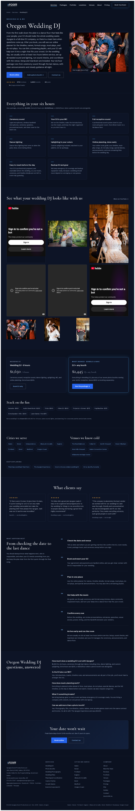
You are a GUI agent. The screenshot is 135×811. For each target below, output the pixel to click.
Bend (20, 449)
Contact (106, 793)
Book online (14, 75)
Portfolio (73, 5)
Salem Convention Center (98, 449)
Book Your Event (120, 5)
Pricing (107, 5)
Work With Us (107, 796)
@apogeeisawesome (14, 783)
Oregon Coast (42, 449)
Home (8, 12)
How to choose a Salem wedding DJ (67, 467)
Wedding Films (50, 775)
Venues (91, 5)
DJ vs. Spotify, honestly (91, 467)
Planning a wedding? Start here (18, 467)
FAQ (104, 787)
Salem (10, 444)
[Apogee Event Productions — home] (12, 5)
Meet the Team (108, 769)
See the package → (82, 386)
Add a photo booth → (35, 75)
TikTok (32, 783)
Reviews (106, 772)
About (99, 5)
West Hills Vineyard (78, 449)
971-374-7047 (11, 780)
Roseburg (116, 805)
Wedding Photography (53, 772)
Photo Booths (50, 769)
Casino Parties (50, 781)
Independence (31, 444)
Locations (82, 5)
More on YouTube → (121, 199)
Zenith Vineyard (105, 444)
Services (54, 5)
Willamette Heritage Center (81, 454)
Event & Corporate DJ (52, 787)
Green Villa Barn (120, 444)
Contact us (56, 75)
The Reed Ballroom (78, 444)
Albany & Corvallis (46, 444)
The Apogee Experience (42, 467)
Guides (105, 790)
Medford (30, 449)
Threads (16, 785)
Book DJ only (18, 386)
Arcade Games (50, 784)
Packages (63, 5)
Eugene (59, 444)
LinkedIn (9, 785)
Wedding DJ (49, 766)
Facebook (25, 783)
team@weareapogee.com (25, 780)
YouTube (38, 783)
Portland (11, 449)
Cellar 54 (92, 444)
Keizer (19, 444)
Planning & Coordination (53, 778)
